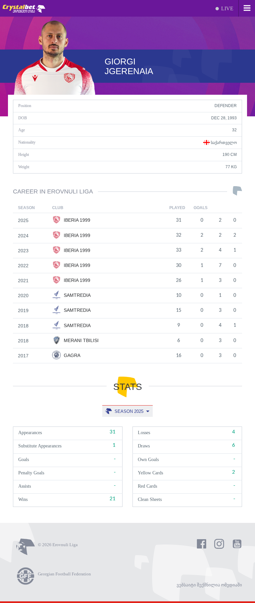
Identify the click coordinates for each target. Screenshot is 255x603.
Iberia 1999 (76, 220)
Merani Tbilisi (80, 340)
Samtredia (76, 295)
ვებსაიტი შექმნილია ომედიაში (209, 584)
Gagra (71, 355)
